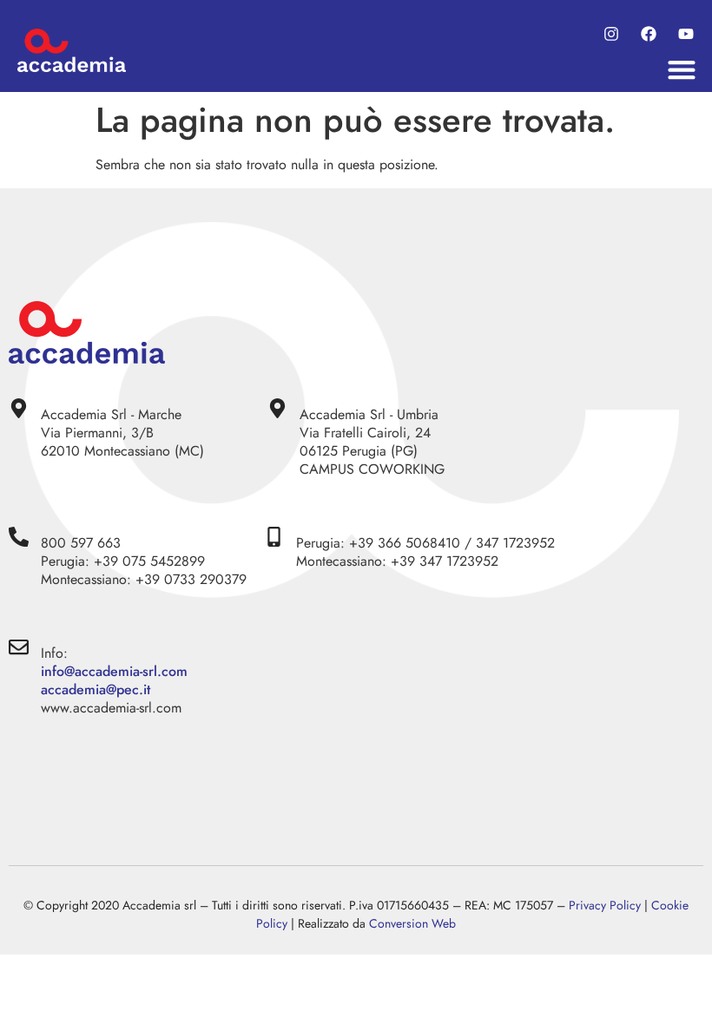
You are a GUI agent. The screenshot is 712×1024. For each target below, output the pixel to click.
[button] (681, 70)
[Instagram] (611, 34)
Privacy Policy (605, 905)
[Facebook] (648, 34)
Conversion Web (412, 923)
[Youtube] (685, 34)
